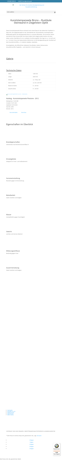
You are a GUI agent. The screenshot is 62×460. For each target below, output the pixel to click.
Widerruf (37, 340)
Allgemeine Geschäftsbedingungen (44, 334)
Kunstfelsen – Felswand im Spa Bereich (18, 366)
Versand (39, 435)
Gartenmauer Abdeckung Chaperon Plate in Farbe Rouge (22, 361)
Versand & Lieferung (40, 329)
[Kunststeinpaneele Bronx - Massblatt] (17, 95)
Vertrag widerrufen (13, 348)
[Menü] (59, 444)
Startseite (37, 326)
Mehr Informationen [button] (11, 376)
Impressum (38, 342)
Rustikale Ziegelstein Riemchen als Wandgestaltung (21, 363)
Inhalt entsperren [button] (11, 378)
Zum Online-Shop (14, 311)
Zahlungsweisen (39, 331)
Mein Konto (10, 415)
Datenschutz (38, 337)
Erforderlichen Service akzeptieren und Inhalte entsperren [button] (22, 380)
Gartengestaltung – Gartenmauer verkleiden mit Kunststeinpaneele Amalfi (27, 355)
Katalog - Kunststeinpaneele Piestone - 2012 (22, 98)
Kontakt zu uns (11, 411)
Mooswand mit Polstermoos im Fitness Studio (19, 358)
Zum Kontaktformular (16, 306)
